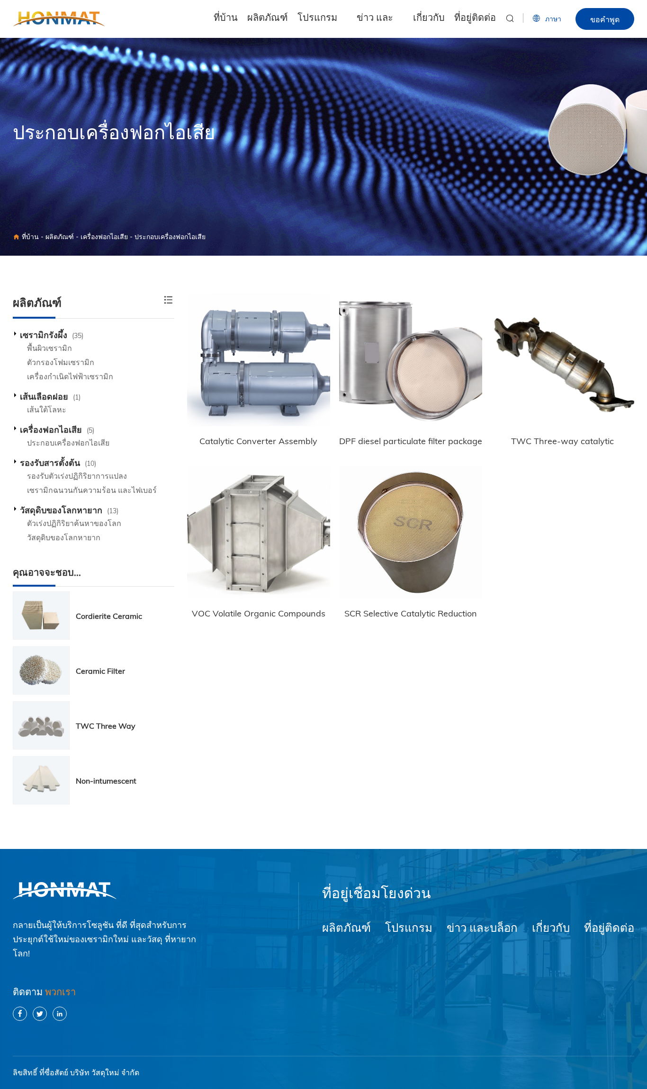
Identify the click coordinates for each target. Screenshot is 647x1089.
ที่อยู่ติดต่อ (475, 19)
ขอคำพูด (605, 19)
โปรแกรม (317, 19)
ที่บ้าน (226, 19)
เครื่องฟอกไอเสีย (104, 236)
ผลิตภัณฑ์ (267, 19)
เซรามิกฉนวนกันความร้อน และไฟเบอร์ (92, 490)
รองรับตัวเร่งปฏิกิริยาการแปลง (77, 476)
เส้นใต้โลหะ (46, 409)
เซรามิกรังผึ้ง (51, 335)
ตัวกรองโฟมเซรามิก (60, 362)
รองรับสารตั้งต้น (58, 462)
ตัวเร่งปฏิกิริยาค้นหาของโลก (74, 523)
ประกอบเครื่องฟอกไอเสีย (170, 236)
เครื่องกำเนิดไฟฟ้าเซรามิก (70, 376)
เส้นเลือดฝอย (50, 396)
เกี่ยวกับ (429, 19)
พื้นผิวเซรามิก (49, 348)
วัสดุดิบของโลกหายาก (69, 510)
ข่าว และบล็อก (375, 26)
